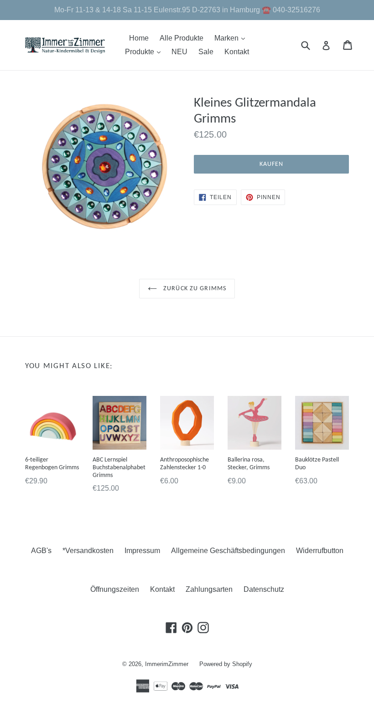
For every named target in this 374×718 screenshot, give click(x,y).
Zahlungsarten (209, 589)
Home (139, 38)
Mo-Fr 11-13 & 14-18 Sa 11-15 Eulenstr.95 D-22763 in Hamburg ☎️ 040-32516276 (187, 10)
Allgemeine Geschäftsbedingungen (228, 550)
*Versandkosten (88, 550)
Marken (231, 38)
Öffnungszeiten (114, 589)
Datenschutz (264, 589)
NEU (179, 52)
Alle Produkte (181, 38)
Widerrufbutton (319, 550)
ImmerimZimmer (166, 664)
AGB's (41, 550)
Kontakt (236, 52)
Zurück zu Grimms (193, 288)
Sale (205, 52)
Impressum (142, 550)
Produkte (145, 51)
